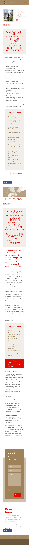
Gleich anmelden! (17, 173)
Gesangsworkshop (7, 203)
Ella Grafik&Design (16, 542)
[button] (7, 182)
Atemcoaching (6, 24)
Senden (17, 495)
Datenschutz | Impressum (14, 536)
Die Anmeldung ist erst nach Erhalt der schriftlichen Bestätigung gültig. (14, 490)
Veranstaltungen (6, 25)
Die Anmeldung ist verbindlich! (15, 492)
